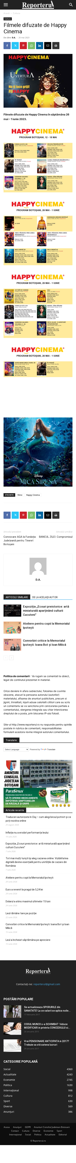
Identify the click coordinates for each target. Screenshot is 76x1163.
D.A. (14, 37)
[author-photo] (38, 574)
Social (28, 1134)
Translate (51, 749)
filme (19, 495)
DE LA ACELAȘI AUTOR (45, 597)
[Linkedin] (39, 45)
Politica (37, 1134)
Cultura (16, 13)
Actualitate (50, 1134)
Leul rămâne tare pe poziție (21, 913)
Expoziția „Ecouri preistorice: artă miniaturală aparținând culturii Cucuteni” (46, 610)
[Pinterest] (23, 45)
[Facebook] (7, 45)
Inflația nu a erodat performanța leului (27, 832)
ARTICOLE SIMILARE (17, 597)
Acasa (7, 1127)
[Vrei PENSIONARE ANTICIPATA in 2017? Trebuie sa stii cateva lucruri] (12, 1045)
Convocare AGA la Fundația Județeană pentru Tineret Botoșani (20, 540)
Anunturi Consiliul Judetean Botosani (52, 1127)
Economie (48, 1130)
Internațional (15, 1134)
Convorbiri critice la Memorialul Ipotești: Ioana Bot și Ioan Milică (37, 926)
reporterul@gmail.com (46, 984)
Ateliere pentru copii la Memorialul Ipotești (29, 877)
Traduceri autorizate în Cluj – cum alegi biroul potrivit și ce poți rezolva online (38, 819)
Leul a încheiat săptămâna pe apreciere (28, 939)
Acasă (7, 13)
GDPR (28, 1127)
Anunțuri (17, 1127)
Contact (15, 1130)
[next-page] (11, 658)
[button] (5, 5)
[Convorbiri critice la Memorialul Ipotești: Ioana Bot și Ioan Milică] (12, 645)
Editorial (63, 1134)
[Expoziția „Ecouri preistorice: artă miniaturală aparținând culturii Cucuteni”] (12, 611)
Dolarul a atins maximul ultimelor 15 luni (28, 901)
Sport (59, 1130)
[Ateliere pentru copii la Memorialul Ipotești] (12, 628)
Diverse (36, 1130)
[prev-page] (6, 658)
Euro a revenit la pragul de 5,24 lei (24, 889)
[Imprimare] (55, 45)
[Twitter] (15, 45)
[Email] (47, 45)
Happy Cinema (33, 495)
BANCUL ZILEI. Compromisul (55, 536)
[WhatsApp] (31, 45)
